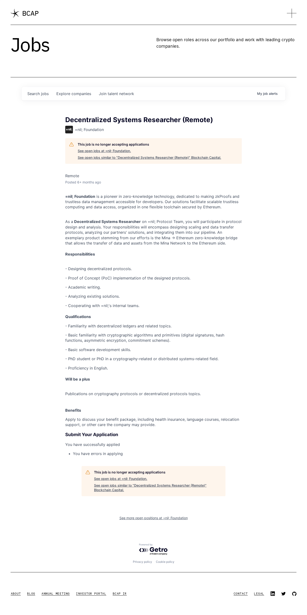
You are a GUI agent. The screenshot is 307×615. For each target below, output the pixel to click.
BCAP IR (120, 593)
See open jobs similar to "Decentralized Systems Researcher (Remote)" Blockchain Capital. (149, 157)
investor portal (91, 593)
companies (73, 93)
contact (241, 593)
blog (31, 593)
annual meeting (55, 593)
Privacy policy (142, 562)
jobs (38, 93)
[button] (291, 13)
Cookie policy (165, 562)
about (16, 593)
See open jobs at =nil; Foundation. (104, 151)
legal (259, 593)
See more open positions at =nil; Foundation (153, 518)
